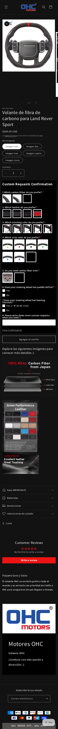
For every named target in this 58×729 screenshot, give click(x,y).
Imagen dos (32, 146)
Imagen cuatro (34, 153)
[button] (6, 7)
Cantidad (6, 167)
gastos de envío (11, 136)
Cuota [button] (9, 523)
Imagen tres (12, 153)
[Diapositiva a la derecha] (35, 102)
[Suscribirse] (46, 698)
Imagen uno (12, 146)
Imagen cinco (13, 160)
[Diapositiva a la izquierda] (22, 102)
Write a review (29, 560)
